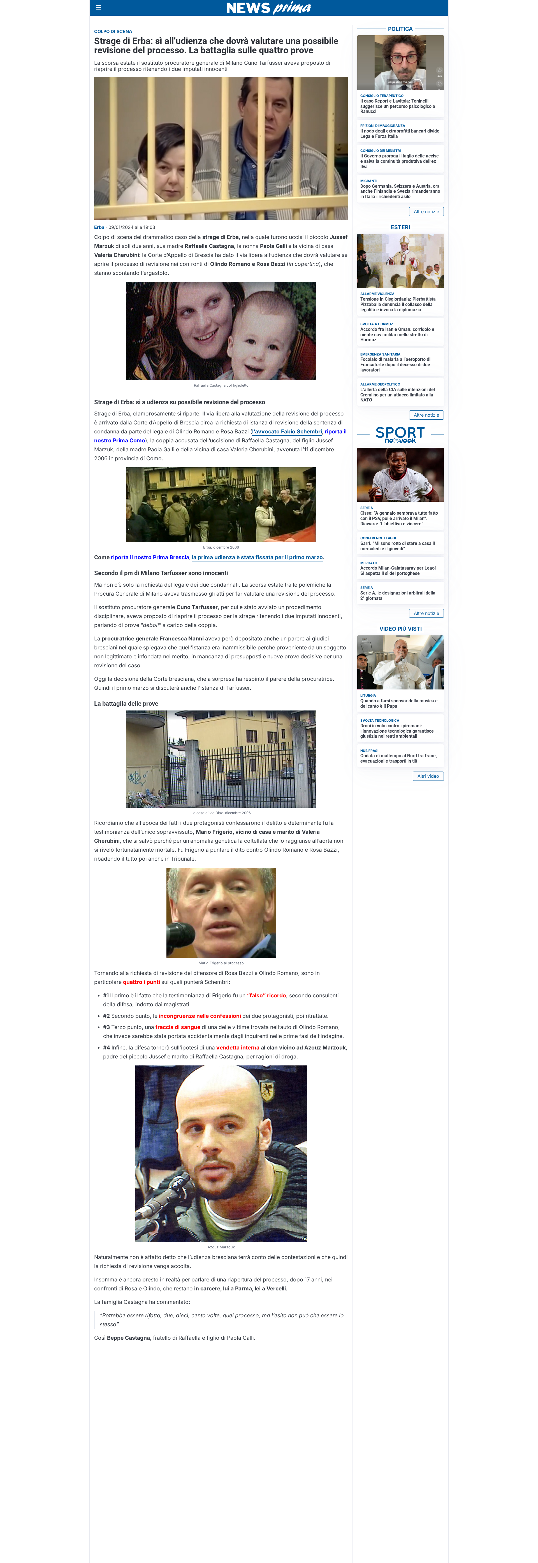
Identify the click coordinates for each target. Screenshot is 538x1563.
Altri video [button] (428, 776)
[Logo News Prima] (269, 8)
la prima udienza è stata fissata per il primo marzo (257, 557)
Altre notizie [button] (426, 211)
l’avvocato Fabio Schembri (287, 431)
